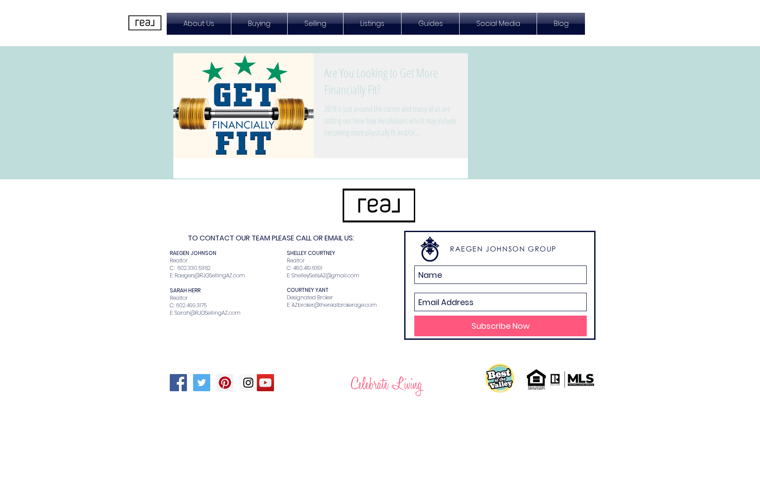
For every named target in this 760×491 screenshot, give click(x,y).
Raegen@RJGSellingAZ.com (210, 275)
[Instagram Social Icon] (248, 382)
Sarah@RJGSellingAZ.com (208, 312)
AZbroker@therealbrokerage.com (334, 305)
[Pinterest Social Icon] (225, 382)
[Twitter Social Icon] (201, 382)
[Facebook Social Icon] (178, 382)
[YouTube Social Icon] (265, 382)
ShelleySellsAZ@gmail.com (325, 275)
